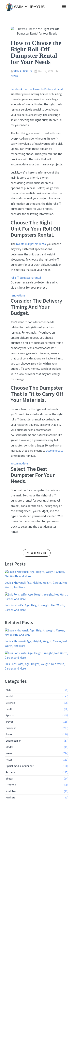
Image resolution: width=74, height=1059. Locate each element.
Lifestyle (37, 785)
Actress (37, 772)
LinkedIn (38, 89)
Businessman (37, 740)
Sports (37, 715)
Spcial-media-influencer (37, 766)
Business (37, 728)
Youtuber (37, 791)
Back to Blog (39, 552)
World (37, 696)
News (14, 76)
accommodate (54, 450)
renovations (18, 295)
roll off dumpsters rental (31, 244)
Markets (37, 797)
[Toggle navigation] (63, 6)
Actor (37, 759)
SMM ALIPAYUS (22, 71)
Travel (37, 721)
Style (37, 734)
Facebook (17, 89)
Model (37, 747)
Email (60, 89)
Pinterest (50, 89)
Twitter (28, 89)
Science (37, 702)
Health (37, 709)
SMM (37, 690)
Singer (37, 778)
